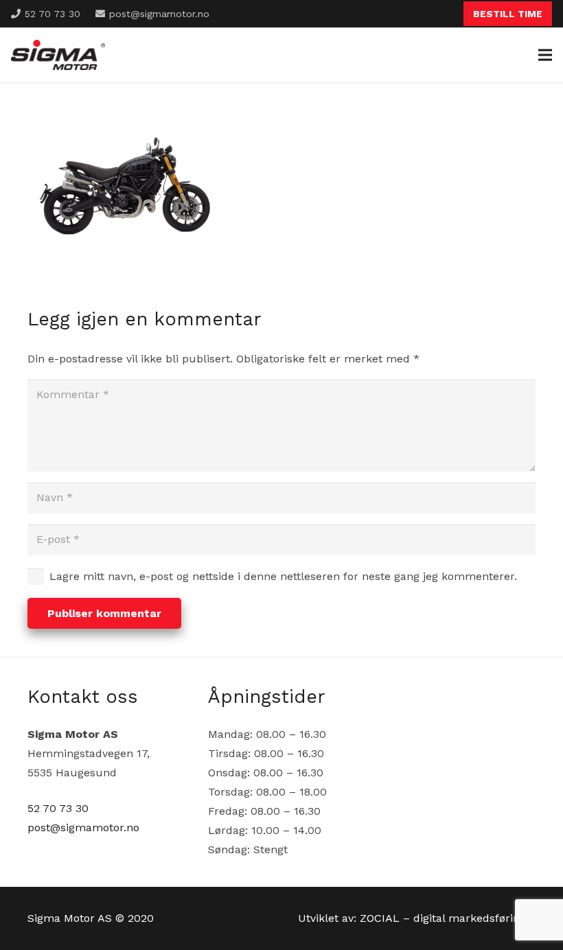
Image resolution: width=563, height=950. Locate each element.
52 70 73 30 (58, 808)
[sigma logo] (58, 55)
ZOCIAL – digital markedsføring (443, 918)
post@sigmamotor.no (83, 827)
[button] (545, 55)
